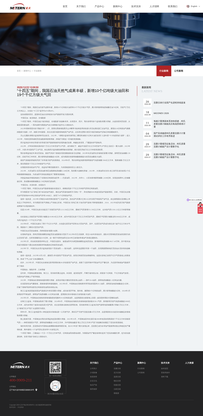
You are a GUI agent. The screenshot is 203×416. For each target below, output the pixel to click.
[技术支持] (136, 12)
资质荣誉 (93, 377)
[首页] (65, 12)
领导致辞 (93, 389)
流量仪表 (117, 368)
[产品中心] (99, 12)
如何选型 (164, 368)
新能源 (116, 393)
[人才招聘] (154, 12)
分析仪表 (117, 389)
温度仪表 (117, 377)
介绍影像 (93, 373)
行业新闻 (37, 71)
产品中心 (118, 363)
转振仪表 (117, 385)
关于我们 (94, 363)
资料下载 (164, 377)
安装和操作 (165, 373)
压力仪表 (117, 373)
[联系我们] (172, 12)
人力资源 (189, 363)
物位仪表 (117, 381)
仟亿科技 (21, 407)
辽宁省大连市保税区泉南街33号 (21, 390)
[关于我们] (81, 12)
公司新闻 (178, 71)
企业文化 (93, 381)
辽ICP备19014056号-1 (27, 405)
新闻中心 (27, 71)
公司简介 (93, 368)
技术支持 (165, 363)
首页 (19, 71)
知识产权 (93, 385)
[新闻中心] (117, 12)
